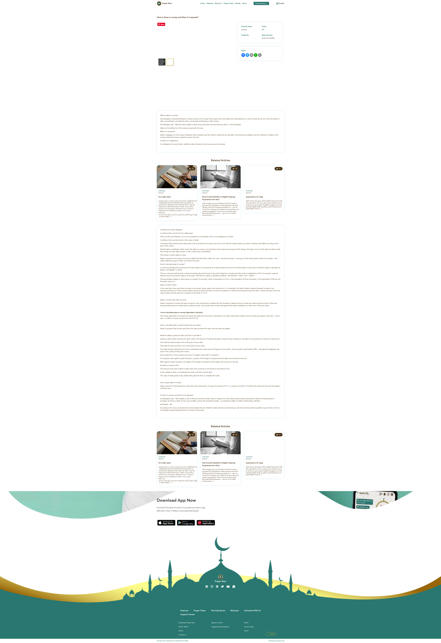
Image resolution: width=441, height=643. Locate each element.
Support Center (187, 614)
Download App (260, 3)
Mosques (234, 610)
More (244, 3)
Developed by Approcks (276, 641)
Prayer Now (166, 3)
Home (202, 3)
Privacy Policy (249, 626)
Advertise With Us (252, 610)
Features (210, 3)
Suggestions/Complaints (220, 626)
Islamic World (183, 626)
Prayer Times (228, 3)
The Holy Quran (218, 610)
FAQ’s (246, 622)
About (181, 630)
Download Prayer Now (187, 622)
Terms (246, 630)
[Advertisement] (220, 85)
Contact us (182, 634)
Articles (238, 3)
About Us (218, 3)
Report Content (217, 622)
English (281, 3)
